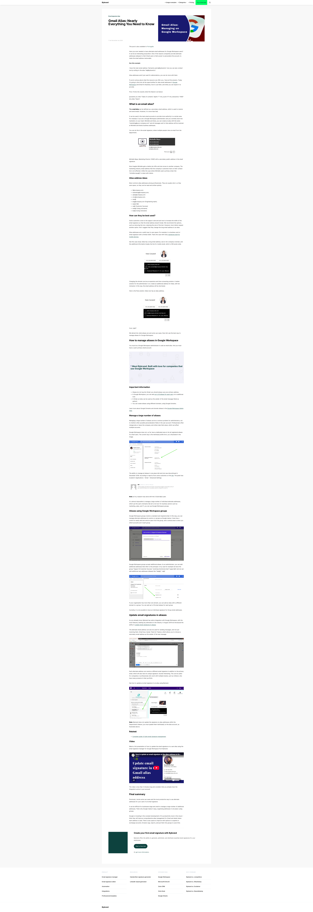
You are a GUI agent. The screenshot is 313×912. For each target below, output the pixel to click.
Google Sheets (163, 896)
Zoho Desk (161, 891)
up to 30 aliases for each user (163, 394)
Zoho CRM (161, 886)
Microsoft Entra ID (164, 882)
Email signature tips (114, 16)
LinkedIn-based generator (138, 882)
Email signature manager (110, 877)
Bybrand (105, 2)
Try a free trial (201, 2)
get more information (142, 852)
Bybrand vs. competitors (194, 877)
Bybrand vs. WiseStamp (193, 882)
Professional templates (109, 896)
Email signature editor (109, 882)
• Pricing (191, 2)
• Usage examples (170, 2)
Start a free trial (141, 846)
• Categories (182, 2)
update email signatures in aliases (145, 625)
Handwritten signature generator (140, 877)
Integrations (106, 891)
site (172, 475)
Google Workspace (164, 877)
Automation (105, 886)
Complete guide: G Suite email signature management (149, 736)
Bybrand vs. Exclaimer (193, 886)
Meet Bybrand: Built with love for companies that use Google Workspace (156, 367)
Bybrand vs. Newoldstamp (194, 891)
